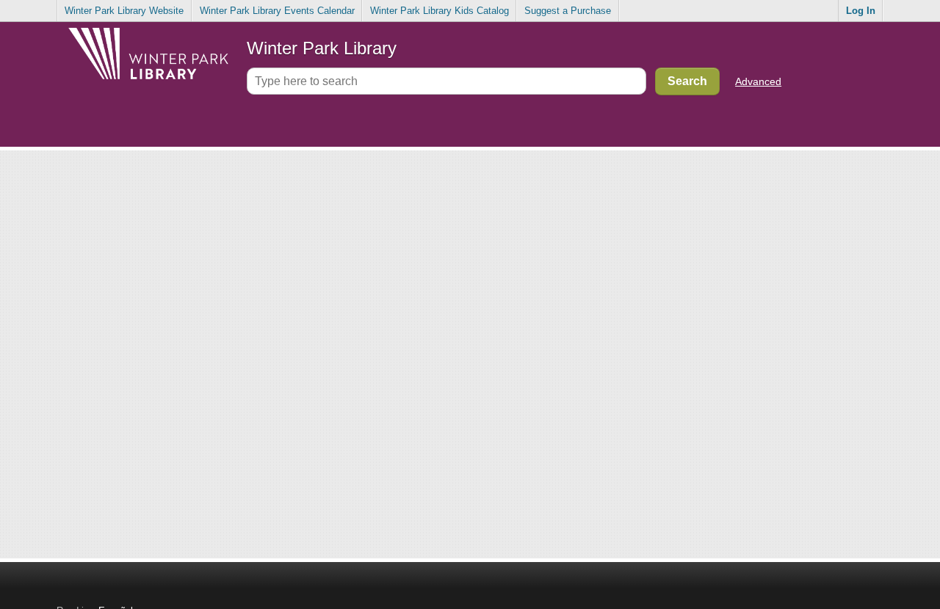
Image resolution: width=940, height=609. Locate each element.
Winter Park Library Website (124, 10)
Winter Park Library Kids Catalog (439, 10)
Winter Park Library (322, 48)
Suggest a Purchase (567, 10)
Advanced (758, 81)
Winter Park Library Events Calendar (277, 10)
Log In (860, 10)
